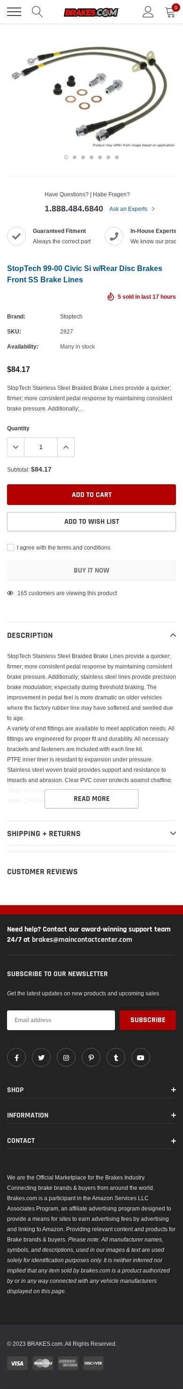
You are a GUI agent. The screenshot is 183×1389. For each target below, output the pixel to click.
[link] (16, 1057)
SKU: (14, 331)
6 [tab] (108, 157)
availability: (22, 346)
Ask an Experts (129, 208)
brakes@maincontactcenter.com (82, 940)
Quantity (18, 428)
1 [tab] (66, 157)
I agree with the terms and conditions (62, 547)
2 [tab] (74, 157)
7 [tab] (117, 157)
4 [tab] (91, 157)
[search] (37, 11)
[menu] (14, 12)
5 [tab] (100, 157)
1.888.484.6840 (74, 208)
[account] (148, 11)
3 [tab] (83, 157)
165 (22, 593)
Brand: (16, 316)
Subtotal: (18, 469)
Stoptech (71, 316)
